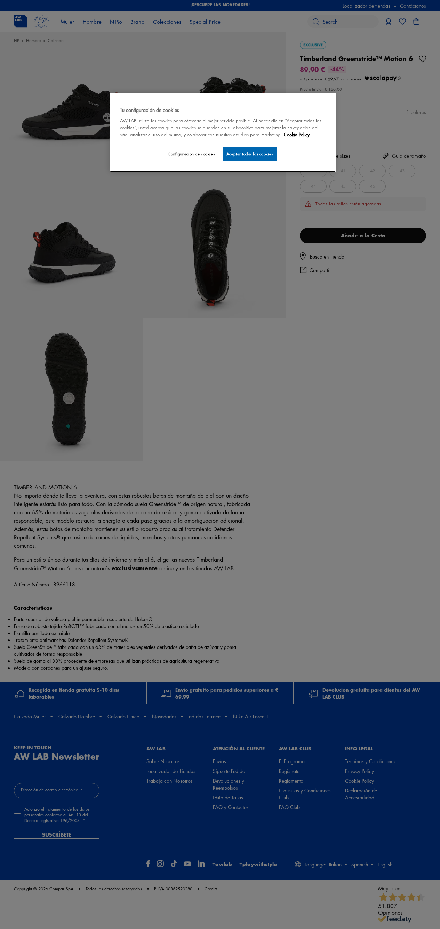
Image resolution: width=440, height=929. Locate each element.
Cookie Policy (297, 134)
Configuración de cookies (191, 153)
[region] (223, 132)
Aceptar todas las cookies (249, 153)
